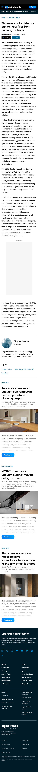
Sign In (33, 7)
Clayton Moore (7, 34)
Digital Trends (11, 9)
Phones (4, 664)
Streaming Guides (27, 674)
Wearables (25, 668)
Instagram (7, 651)
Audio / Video (6, 674)
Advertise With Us (7, 699)
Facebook (2, 651)
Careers (4, 740)
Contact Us (5, 696)
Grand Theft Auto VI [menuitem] (7, 12)
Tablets (24, 664)
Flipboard (2, 655)
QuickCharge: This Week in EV (24, 369)
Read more (8, 455)
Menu (2, 7)
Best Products (26, 677)
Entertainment (6, 681)
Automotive (5, 684)
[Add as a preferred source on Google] (6, 37)
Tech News (5, 373)
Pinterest (27, 651)
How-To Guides (27, 681)
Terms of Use (6, 752)
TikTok (22, 651)
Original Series (26, 684)
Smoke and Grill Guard (20, 100)
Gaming (4, 671)
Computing (5, 668)
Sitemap (24, 748)
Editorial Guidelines (8, 703)
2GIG (12, 54)
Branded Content (27, 698)
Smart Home (6, 677)
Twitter (12, 651)
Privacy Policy (26, 740)
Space (24, 671)
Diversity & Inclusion (8, 748)
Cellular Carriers (7, 369)
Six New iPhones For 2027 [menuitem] (21, 12)
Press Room (25, 744)
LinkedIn (32, 651)
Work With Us (6, 744)
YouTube (17, 651)
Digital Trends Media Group (10, 759)
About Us (4, 692)
